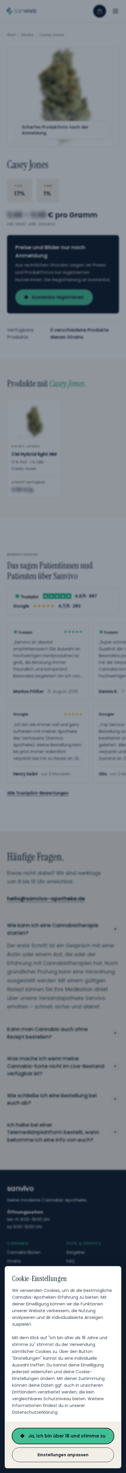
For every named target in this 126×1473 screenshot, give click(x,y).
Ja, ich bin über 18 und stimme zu (66, 1436)
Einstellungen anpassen (63, 1455)
